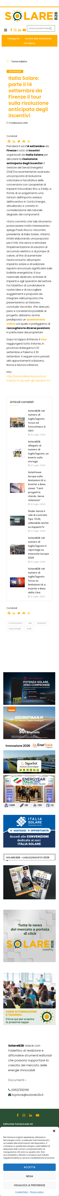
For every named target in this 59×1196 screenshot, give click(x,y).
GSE (30, 623)
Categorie (13, 38)
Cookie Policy (21, 1192)
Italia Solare (15, 628)
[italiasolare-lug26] (29, 816)
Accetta (29, 1167)
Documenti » (17, 1080)
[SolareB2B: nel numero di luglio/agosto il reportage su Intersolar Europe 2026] (17, 549)
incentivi (41, 623)
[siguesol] (29, 742)
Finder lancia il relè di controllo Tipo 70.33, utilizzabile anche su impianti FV (38, 519)
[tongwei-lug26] (29, 708)
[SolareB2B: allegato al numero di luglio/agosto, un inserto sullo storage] (17, 453)
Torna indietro (19, 61)
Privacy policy (37, 1192)
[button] (54, 1131)
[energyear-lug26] (29, 776)
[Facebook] (11, 30)
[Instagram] (15, 30)
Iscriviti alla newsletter (38, 38)
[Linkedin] (19, 30)
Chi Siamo (29, 43)
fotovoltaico (16, 623)
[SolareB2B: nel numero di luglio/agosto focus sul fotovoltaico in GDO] (17, 422)
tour (29, 628)
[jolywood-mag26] (29, 673)
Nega (29, 1176)
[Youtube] (24, 30)
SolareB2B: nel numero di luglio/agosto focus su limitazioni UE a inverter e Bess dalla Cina (37, 580)
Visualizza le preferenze (29, 1185)
